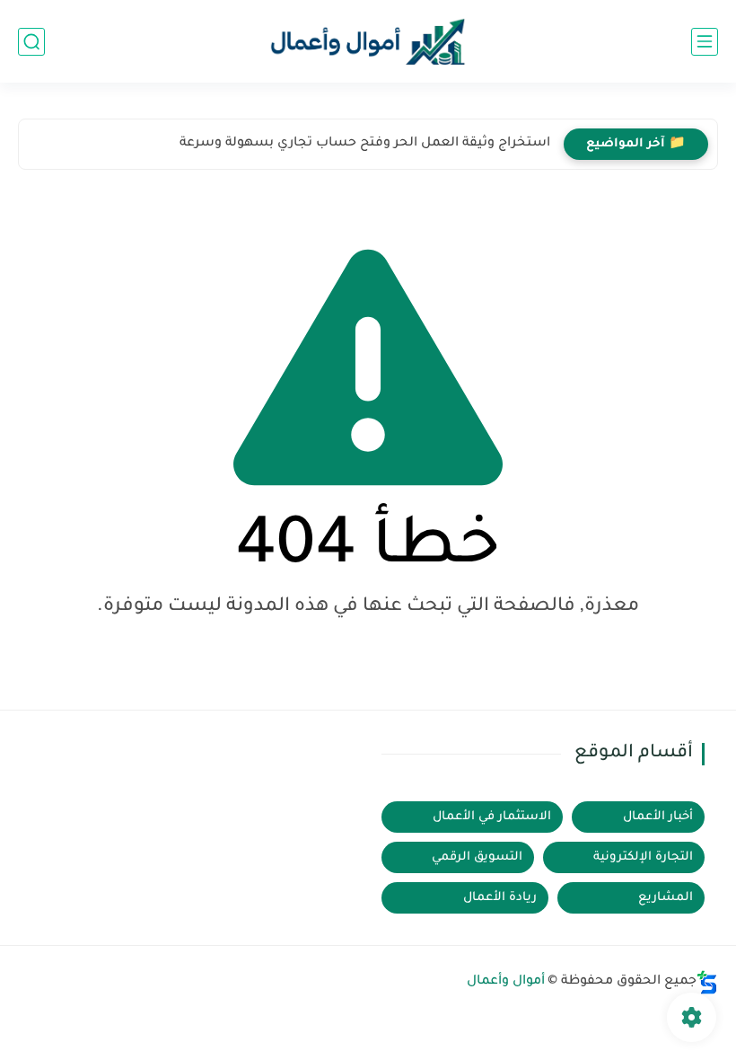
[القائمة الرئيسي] (704, 42)
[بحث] (31, 42)
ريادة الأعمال (500, 898)
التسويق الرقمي (477, 857)
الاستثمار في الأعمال (492, 817)
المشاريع (665, 898)
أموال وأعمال (506, 982)
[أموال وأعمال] (368, 41)
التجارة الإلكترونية (643, 857)
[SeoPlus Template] (707, 982)
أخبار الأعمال (658, 817)
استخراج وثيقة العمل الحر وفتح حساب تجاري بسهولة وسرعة (365, 144)
